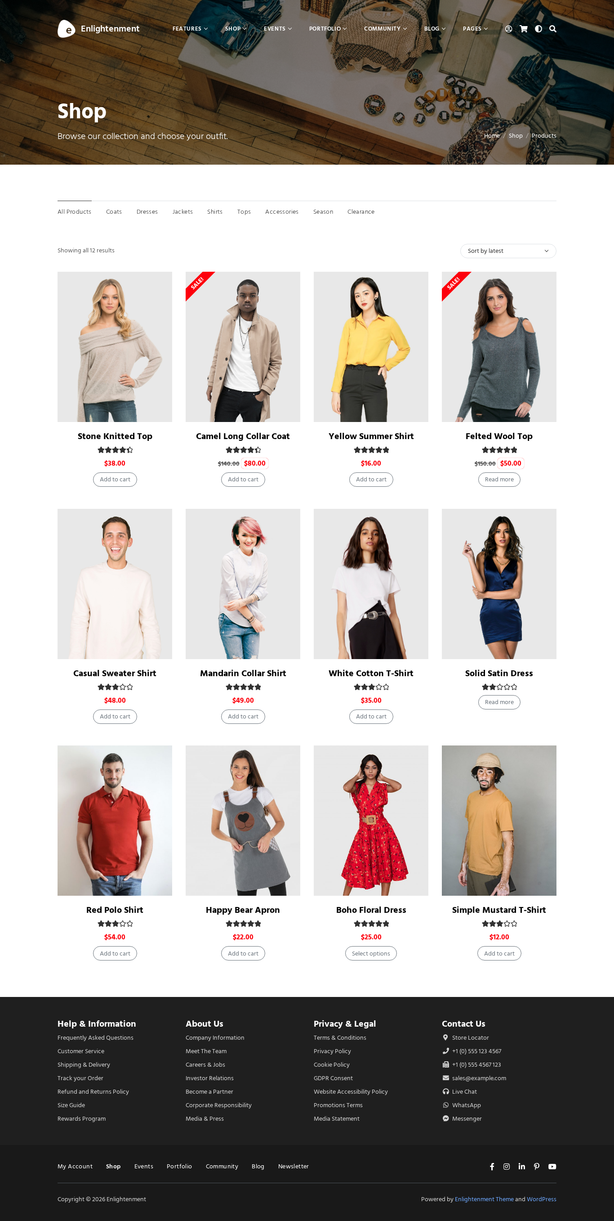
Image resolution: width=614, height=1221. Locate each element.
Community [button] (382, 28)
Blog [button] (432, 28)
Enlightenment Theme (484, 1199)
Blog (258, 1166)
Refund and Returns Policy (93, 1091)
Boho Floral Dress (371, 910)
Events (143, 1166)
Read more (499, 479)
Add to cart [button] (115, 479)
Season (323, 211)
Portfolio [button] (325, 28)
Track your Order (80, 1078)
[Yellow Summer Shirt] (371, 347)
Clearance (361, 211)
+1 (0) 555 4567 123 (476, 1064)
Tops (244, 211)
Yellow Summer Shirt (371, 436)
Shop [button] (232, 28)
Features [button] (187, 28)
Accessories (281, 211)
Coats (114, 211)
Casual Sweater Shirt (114, 673)
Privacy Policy (332, 1051)
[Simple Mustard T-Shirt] (499, 820)
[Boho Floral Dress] (371, 820)
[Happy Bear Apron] (243, 820)
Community (222, 1166)
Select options (371, 953)
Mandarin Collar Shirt (243, 673)
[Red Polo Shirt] (115, 820)
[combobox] (508, 251)
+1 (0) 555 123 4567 (476, 1051)
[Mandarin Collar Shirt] (243, 584)
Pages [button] (472, 28)
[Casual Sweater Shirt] (115, 584)
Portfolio (179, 1166)
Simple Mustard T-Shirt (499, 910)
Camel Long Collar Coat (243, 436)
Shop (516, 135)
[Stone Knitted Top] (115, 347)
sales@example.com (479, 1078)
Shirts (214, 211)
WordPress (541, 1199)
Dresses (147, 211)
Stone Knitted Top (115, 436)
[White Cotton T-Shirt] (371, 584)
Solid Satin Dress (499, 673)
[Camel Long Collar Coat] (243, 347)
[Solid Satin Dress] (499, 584)
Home (492, 135)
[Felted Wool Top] (499, 347)
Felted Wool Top (499, 436)
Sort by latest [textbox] (485, 250)
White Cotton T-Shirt (371, 673)
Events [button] (275, 28)
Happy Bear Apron (243, 910)
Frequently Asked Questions (95, 1037)
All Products (75, 211)
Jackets (183, 211)
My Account (75, 1166)
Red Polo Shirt (114, 910)
